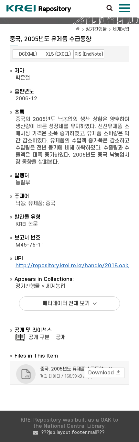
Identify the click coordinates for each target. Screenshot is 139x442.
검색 (109, 8)
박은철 (23, 78)
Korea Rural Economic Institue (38, 8)
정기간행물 (96, 29)
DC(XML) (28, 54)
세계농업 (120, 29)
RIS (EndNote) (89, 54)
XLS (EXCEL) (58, 54)
